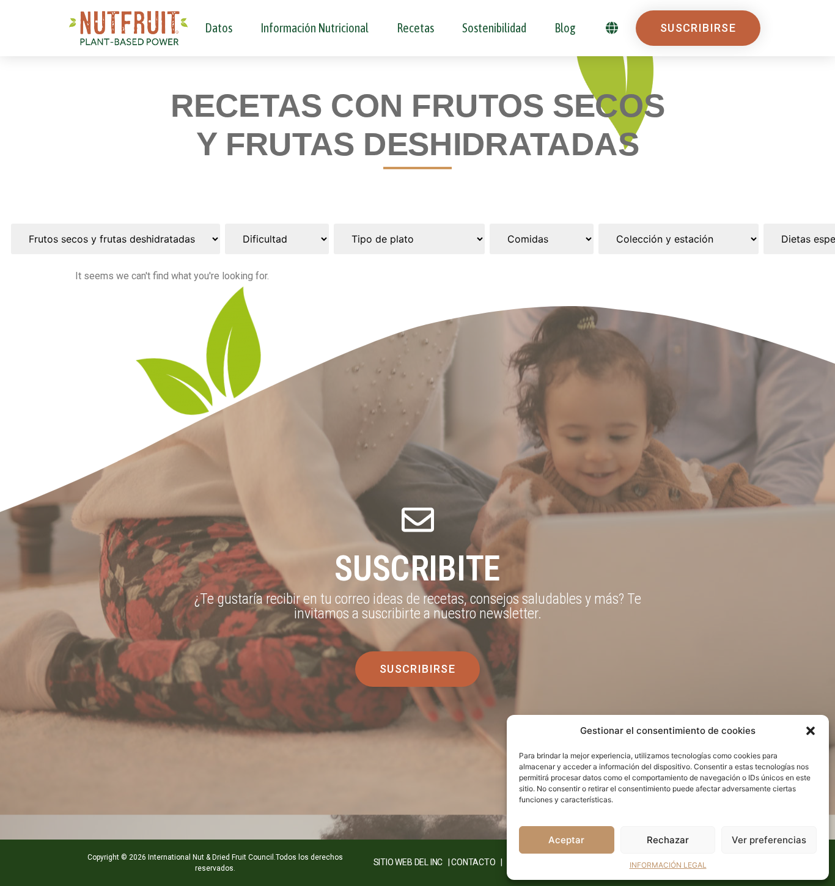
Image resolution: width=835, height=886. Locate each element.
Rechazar (668, 840)
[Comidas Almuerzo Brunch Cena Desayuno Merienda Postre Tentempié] (542, 239)
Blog (565, 28)
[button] (810, 731)
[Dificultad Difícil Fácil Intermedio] (277, 239)
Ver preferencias (769, 840)
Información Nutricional (314, 28)
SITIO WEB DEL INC (408, 862)
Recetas (415, 28)
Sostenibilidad (494, 28)
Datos (218, 28)
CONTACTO (473, 862)
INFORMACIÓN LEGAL (668, 865)
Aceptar (566, 840)
